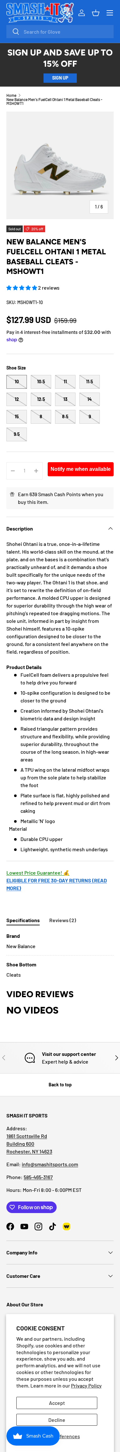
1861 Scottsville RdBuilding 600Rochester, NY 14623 (29, 1143)
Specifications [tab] (23, 920)
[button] (22, 287)
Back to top (60, 1084)
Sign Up (60, 78)
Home (11, 95)
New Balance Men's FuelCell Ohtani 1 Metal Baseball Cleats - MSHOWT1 (54, 101)
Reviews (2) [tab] (62, 920)
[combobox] (60, 31)
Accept (57, 1403)
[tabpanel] (60, 955)
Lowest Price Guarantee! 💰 (37, 873)
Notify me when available (81, 469)
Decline (56, 1420)
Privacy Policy (86, 1385)
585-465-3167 (38, 1177)
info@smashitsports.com (50, 1164)
